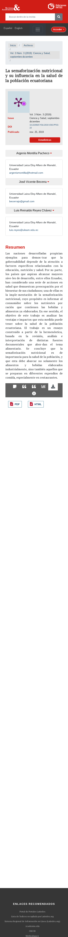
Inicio (13, 45)
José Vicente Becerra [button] (33, 181)
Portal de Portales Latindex (32, 912)
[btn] (59, 17)
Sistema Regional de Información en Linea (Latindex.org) (32, 921)
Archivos (28, 45)
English (18, 28)
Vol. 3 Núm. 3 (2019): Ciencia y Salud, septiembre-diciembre (30, 55)
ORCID (32, 931)
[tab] (14, 386)
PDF (17, 404)
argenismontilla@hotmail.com (26, 172)
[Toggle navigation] (38, 29)
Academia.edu (32, 926)
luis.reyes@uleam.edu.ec (23, 229)
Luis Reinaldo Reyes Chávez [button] (33, 210)
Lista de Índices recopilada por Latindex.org (32, 916)
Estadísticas (44, 140)
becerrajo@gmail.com (21, 201)
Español (8, 28)
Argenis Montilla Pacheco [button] (33, 153)
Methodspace (32, 936)
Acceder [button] (58, 29)
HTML (38, 404)
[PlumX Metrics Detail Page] (19, 102)
